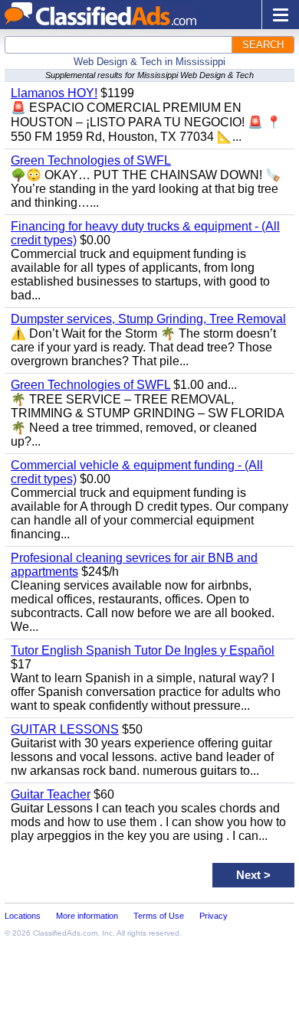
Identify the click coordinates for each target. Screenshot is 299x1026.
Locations (23, 915)
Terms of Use (158, 915)
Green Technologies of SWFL (91, 160)
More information (87, 915)
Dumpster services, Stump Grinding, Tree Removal (148, 318)
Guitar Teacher (50, 794)
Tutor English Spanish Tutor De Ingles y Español (142, 650)
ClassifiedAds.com (65, 933)
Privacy (213, 915)
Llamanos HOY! (54, 93)
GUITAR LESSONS (65, 729)
